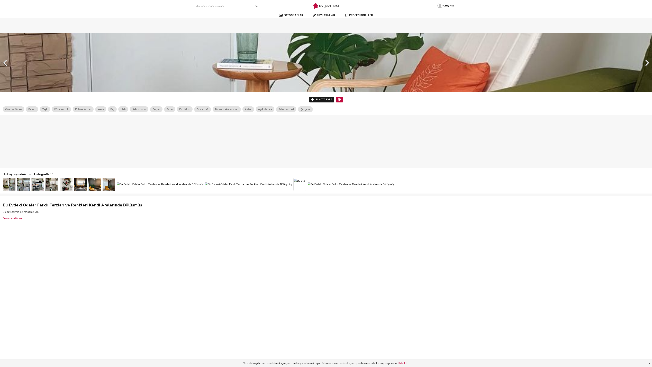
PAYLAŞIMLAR (326, 15)
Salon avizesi (286, 109)
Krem (101, 109)
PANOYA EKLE (323, 99)
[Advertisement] (326, 20)
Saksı (170, 109)
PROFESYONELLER (361, 15)
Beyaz (31, 109)
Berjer (156, 109)
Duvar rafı (203, 109)
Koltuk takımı (83, 109)
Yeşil (45, 109)
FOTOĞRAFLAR (293, 15)
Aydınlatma (265, 109)
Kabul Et (403, 363)
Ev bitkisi (184, 109)
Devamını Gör (11, 218)
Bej (112, 109)
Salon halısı (139, 109)
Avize (248, 109)
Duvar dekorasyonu (226, 109)
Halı (123, 109)
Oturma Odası (13, 109)
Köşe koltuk (61, 109)
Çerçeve (305, 109)
